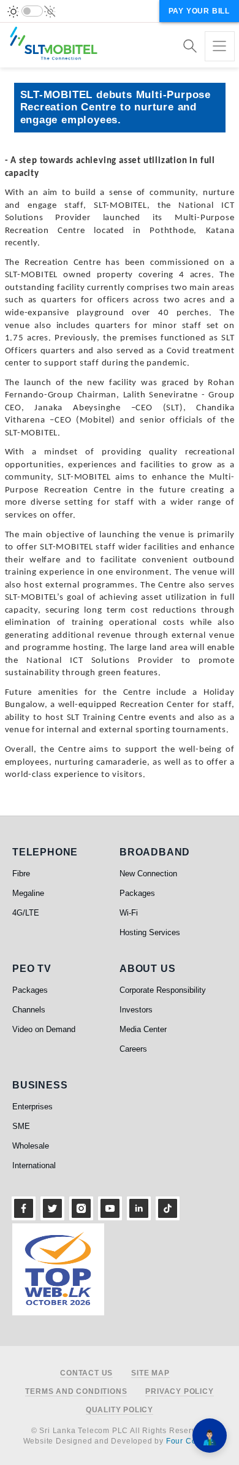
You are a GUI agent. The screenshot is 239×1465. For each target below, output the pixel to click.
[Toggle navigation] (220, 46)
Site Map (150, 1373)
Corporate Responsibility (163, 990)
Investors (136, 1009)
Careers (133, 1049)
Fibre (21, 873)
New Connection (148, 873)
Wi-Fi (129, 912)
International (34, 1165)
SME (21, 1126)
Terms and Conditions (76, 1392)
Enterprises (32, 1106)
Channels (28, 1009)
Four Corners (191, 1441)
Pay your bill (199, 11)
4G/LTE (25, 912)
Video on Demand (43, 1029)
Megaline (28, 893)
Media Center (143, 1029)
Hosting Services (150, 932)
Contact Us (86, 1373)
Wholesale (30, 1145)
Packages (137, 893)
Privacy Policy (179, 1392)
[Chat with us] (209, 1435)
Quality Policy (119, 1410)
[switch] (32, 11)
